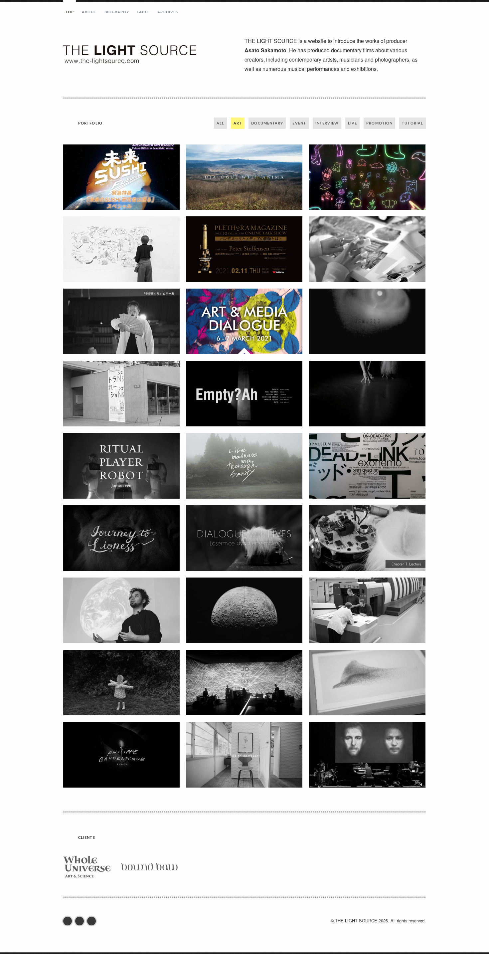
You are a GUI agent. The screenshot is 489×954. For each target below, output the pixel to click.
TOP (69, 11)
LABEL (143, 11)
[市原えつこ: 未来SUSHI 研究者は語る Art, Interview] (121, 177)
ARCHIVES (167, 11)
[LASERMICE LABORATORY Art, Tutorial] (367, 538)
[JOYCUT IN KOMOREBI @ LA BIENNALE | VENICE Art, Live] (367, 755)
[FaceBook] (69, 921)
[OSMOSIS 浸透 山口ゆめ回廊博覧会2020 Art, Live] (367, 321)
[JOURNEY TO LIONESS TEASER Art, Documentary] (121, 538)
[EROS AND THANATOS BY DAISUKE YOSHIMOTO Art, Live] (367, 393)
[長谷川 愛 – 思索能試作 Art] (121, 321)
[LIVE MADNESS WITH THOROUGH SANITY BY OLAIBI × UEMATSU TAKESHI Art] (244, 466)
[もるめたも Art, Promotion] (367, 177)
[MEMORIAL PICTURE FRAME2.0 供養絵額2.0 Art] (367, 249)
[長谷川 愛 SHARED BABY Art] (121, 682)
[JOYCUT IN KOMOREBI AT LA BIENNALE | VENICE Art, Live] (244, 682)
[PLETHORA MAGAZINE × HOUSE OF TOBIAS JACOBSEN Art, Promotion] (244, 755)
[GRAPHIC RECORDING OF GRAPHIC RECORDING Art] (121, 249)
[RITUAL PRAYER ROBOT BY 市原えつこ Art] (121, 466)
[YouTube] (93, 921)
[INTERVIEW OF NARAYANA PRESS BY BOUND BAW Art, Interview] (367, 610)
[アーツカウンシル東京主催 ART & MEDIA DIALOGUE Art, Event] (244, 321)
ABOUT (89, 11)
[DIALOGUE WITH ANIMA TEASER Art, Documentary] (244, 177)
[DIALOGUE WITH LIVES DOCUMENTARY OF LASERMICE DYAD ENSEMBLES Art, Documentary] (244, 538)
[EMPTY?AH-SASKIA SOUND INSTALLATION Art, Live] (244, 393)
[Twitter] (81, 921)
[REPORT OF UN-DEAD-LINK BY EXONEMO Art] (367, 466)
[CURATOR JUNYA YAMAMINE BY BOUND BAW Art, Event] (121, 610)
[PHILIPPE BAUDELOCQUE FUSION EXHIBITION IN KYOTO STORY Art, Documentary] (121, 755)
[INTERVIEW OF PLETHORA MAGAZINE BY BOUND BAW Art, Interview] (244, 610)
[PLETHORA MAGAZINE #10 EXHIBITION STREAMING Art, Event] (244, 249)
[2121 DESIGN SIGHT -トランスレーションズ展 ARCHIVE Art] (121, 393)
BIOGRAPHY (116, 11)
